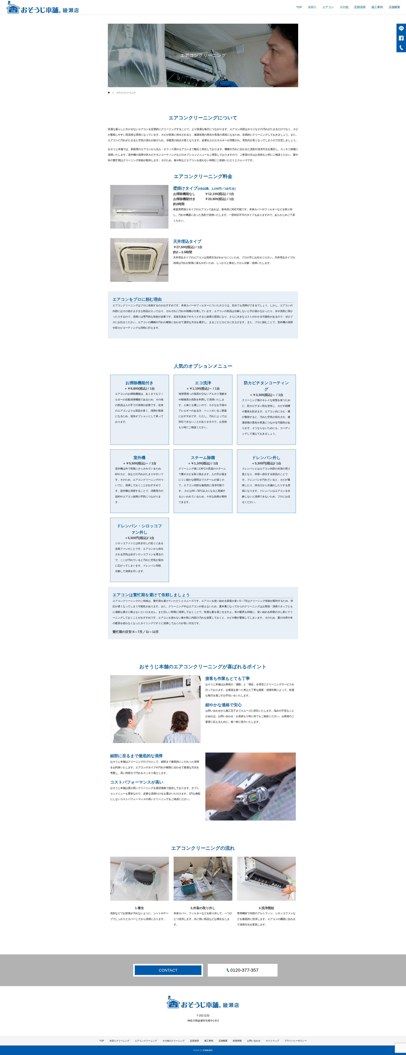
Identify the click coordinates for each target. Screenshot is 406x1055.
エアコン (328, 7)
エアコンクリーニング (146, 1040)
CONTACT (168, 970)
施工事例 (377, 7)
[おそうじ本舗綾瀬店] (43, 7)
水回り (312, 7)
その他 (344, 7)
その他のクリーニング (173, 1040)
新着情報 (237, 1040)
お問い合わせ (253, 1040)
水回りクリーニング (119, 1040)
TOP (299, 7)
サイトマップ (272, 1040)
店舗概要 (394, 7)
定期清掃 (360, 7)
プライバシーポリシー (296, 1040)
